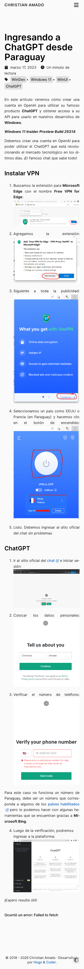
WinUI (62, 79)
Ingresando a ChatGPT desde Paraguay (38, 47)
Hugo (38, 962)
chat (51, 560)
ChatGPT (13, 86)
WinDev (18, 79)
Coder (51, 962)
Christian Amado (24, 5)
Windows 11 (41, 79)
